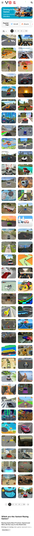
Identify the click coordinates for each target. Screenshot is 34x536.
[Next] (30, 23)
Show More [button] (5, 530)
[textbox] (4, 31)
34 (26, 31)
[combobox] (4, 31)
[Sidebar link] (2, 2)
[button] (6, 16)
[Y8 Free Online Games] (8, 2)
